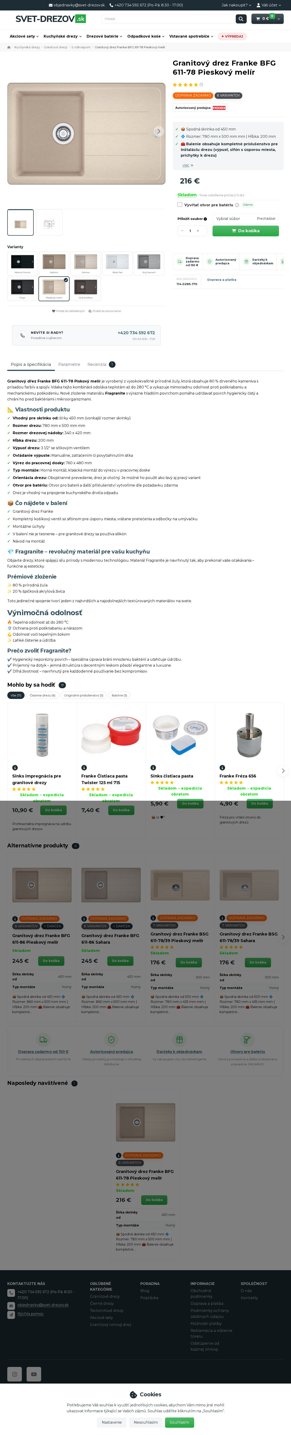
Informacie (203, 1284)
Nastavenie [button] (112, 1422)
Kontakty (249, 1298)
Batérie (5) (119, 695)
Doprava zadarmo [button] (193, 95)
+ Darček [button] (52, 926)
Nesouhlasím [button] (146, 1422)
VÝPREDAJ (234, 36)
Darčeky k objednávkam (262, 261)
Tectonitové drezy (106, 1310)
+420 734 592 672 (136, 332)
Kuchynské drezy (27, 47)
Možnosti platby (206, 1323)
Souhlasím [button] (179, 1422)
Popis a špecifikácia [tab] (31, 364)
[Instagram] (14, 1374)
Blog (144, 1291)
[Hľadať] (241, 18)
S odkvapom (80, 47)
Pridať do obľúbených (70, 311)
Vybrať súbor (228, 219)
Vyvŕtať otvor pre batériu (208, 205)
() (201, 84)
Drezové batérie (102, 36)
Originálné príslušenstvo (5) (83, 695)
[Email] (11, 1306)
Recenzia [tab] (100, 364)
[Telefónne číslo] (11, 1293)
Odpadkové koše (144, 36)
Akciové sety (22, 36)
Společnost (254, 1284)
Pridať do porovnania (107, 311)
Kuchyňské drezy (61, 36)
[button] (278, 19)
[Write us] (11, 1315)
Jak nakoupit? (235, 5)
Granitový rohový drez (110, 1325)
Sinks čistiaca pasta (172, 776)
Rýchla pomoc (31, 1314)
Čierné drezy (101, 1303)
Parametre (69, 364)
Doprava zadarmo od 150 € (192, 261)
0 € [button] (267, 18)
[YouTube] (34, 1374)
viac (186, 165)
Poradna (150, 1284)
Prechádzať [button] (266, 219)
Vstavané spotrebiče (189, 36)
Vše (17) (16, 695)
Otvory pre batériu (247, 1052)
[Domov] (51, 18)
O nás (246, 1291)
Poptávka (149, 1298)
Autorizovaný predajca (226, 261)
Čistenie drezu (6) (42, 695)
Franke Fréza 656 (238, 776)
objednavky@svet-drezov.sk (43, 1305)
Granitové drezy (55, 47)
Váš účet (269, 5)
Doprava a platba (221, 279)
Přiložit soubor (191, 219)
